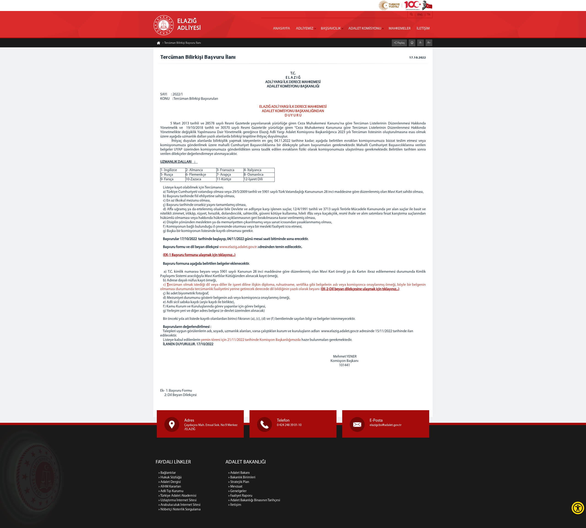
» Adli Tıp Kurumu (170, 491)
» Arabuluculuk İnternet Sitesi (179, 505)
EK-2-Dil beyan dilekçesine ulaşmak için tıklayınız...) (360, 289)
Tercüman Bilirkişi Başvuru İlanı (182, 43)
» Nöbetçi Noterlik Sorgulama (179, 509)
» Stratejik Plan (238, 482)
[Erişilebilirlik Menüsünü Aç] (578, 508)
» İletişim (234, 505)
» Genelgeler (237, 491)
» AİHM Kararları (169, 486)
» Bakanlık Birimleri (241, 477)
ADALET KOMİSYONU (364, 28)
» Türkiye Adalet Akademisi (177, 496)
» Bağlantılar (167, 473)
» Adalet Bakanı (239, 473)
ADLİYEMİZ (304, 28)
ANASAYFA (281, 28)
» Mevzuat (235, 486)
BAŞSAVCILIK (331, 28)
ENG (420, 14)
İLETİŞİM (423, 28)
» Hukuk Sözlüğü (170, 477)
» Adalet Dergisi (169, 482)
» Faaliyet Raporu (240, 496)
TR (428, 14)
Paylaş (401, 43)
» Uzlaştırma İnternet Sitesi (177, 500)
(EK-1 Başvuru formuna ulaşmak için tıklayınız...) (199, 255)
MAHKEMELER (400, 28)
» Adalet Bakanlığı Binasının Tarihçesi (254, 500)
